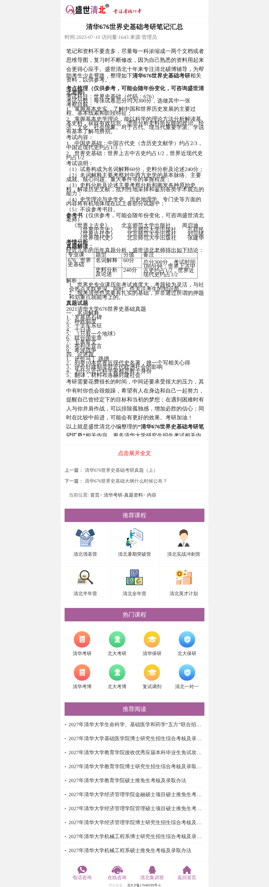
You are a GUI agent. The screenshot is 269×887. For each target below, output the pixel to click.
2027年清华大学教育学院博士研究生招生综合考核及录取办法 (136, 766)
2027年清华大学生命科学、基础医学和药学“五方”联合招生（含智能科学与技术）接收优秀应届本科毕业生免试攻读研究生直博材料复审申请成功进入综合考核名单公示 (136, 724)
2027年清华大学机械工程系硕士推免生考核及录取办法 (130, 850)
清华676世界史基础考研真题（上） (120, 470)
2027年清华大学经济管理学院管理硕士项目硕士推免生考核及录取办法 (136, 808)
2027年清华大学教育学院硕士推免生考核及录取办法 (127, 780)
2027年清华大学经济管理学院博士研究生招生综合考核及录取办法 (136, 822)
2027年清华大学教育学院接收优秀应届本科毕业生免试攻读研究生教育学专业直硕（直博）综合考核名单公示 (136, 752)
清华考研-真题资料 (123, 495)
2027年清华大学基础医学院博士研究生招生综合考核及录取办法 (136, 738)
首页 (95, 495)
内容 (151, 495)
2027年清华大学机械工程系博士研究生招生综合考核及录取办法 (136, 836)
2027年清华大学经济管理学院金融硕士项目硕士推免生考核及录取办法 (136, 794)
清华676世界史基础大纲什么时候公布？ (125, 481)
